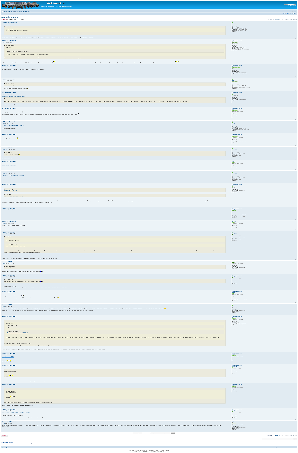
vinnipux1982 (5, 149)
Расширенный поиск (292, 5)
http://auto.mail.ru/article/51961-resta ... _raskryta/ (13, 125)
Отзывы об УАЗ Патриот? (10, 17)
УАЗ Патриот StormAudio (9, 92)
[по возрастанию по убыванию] (168, 432)
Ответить (3, 18)
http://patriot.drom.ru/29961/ (8, 356)
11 (293, 19)
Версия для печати (293, 11)
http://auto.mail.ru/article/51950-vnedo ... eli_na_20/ (13, 96)
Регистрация (290, 13)
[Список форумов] (20, 8)
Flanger (4, 209)
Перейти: (260, 438)
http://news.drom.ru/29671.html (9, 165)
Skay (3, 42)
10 (291, 19)
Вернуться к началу (295, 38)
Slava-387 (4, 163)
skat (3, 109)
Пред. (3, 432)
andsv (4, 306)
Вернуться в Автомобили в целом (8, 438)
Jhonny (4, 123)
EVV (3, 186)
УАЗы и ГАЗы (17, 11)
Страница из (278, 19)
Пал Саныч (5, 23)
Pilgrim (4, 292)
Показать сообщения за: (128, 432)
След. (295, 432)
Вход (295, 13)
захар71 (4, 354)
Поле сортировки (146, 432)
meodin (4, 94)
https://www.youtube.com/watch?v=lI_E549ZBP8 (13, 175)
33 (296, 19)
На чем (12, 11)
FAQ (285, 13)
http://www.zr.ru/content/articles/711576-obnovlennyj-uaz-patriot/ (16, 412)
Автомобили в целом (25, 11)
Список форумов (6, 11)
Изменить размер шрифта (295, 11)
